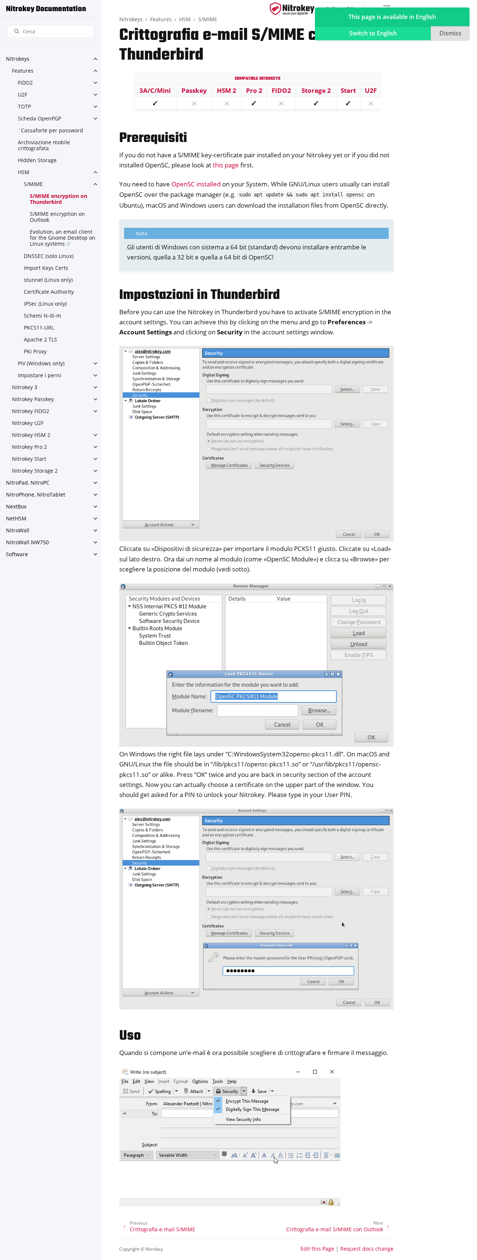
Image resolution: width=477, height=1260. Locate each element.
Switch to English (373, 33)
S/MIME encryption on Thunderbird (58, 198)
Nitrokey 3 (24, 387)
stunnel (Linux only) (48, 279)
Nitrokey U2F (28, 422)
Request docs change (367, 1248)
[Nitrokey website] (292, 8)
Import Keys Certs (46, 267)
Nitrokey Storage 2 (35, 470)
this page (226, 165)
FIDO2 (25, 82)
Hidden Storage (37, 160)
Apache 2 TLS (40, 339)
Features (23, 70)
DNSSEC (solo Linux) (48, 255)
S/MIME (33, 184)
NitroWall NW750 (27, 542)
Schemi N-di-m (42, 315)
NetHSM (16, 518)
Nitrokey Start (29, 458)
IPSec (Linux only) (45, 303)
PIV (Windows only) (41, 363)
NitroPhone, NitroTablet (35, 494)
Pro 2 (254, 90)
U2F (22, 94)
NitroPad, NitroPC (28, 482)
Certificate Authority (49, 291)
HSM (23, 172)
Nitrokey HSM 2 (31, 434)
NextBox (16, 506)
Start (348, 90)
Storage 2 (316, 90)
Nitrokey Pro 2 (29, 446)
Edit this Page (317, 1248)
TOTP (24, 106)
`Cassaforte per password (50, 130)
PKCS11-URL (39, 327)
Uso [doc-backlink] (130, 1036)
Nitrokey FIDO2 (30, 411)
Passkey (194, 90)
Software (17, 554)
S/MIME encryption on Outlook (57, 216)
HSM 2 (226, 90)
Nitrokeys (17, 58)
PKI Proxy (35, 351)
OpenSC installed (196, 184)
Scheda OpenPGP (39, 118)
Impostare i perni (39, 375)
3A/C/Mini (155, 90)
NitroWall (17, 530)
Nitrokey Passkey (33, 399)
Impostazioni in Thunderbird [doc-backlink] (199, 295)
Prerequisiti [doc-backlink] (153, 138)
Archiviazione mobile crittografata (44, 145)
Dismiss (450, 33)
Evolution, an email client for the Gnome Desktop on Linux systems (62, 237)
